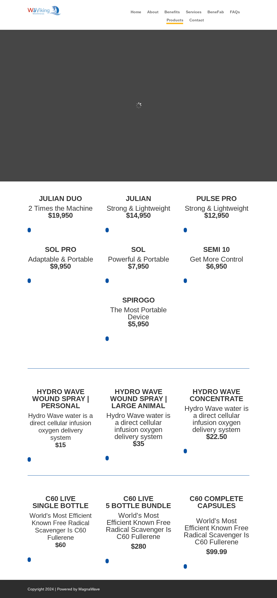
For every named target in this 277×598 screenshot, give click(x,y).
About (153, 12)
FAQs (235, 12)
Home (136, 12)
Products (175, 20)
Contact (196, 20)
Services (194, 12)
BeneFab (215, 12)
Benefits (172, 12)
